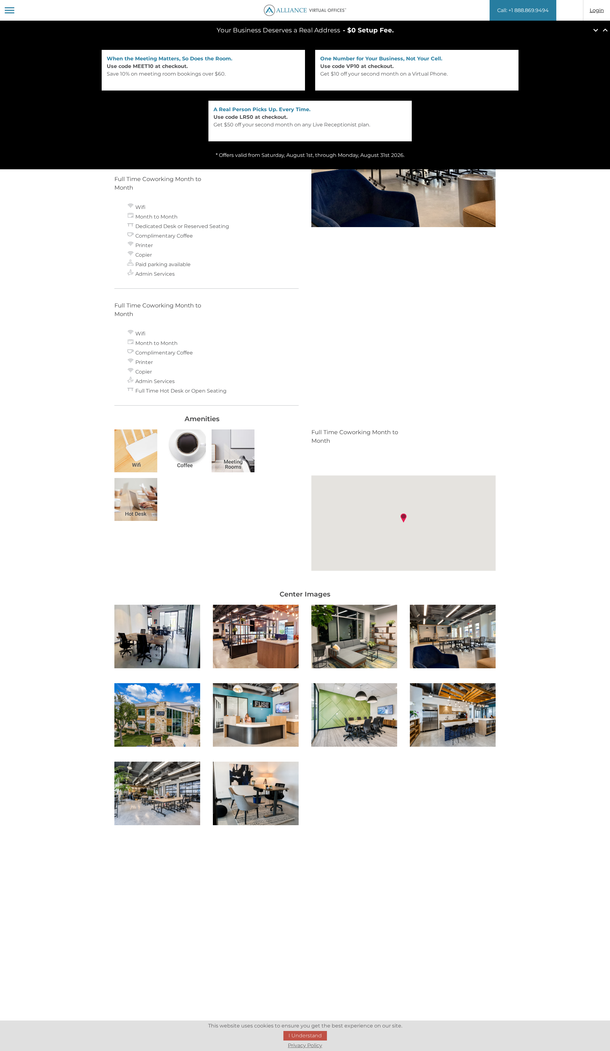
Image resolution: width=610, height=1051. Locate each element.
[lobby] (256, 716)
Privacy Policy (305, 1045)
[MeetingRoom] (354, 716)
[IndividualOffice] (256, 794)
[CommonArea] (157, 794)
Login (597, 10)
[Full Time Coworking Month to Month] (157, 637)
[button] (403, 518)
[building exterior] (157, 716)
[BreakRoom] (453, 716)
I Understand (305, 1036)
